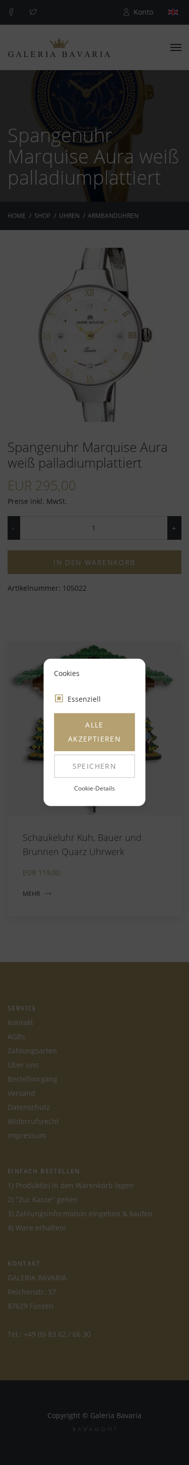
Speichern (95, 766)
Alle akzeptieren (94, 732)
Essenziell (84, 699)
